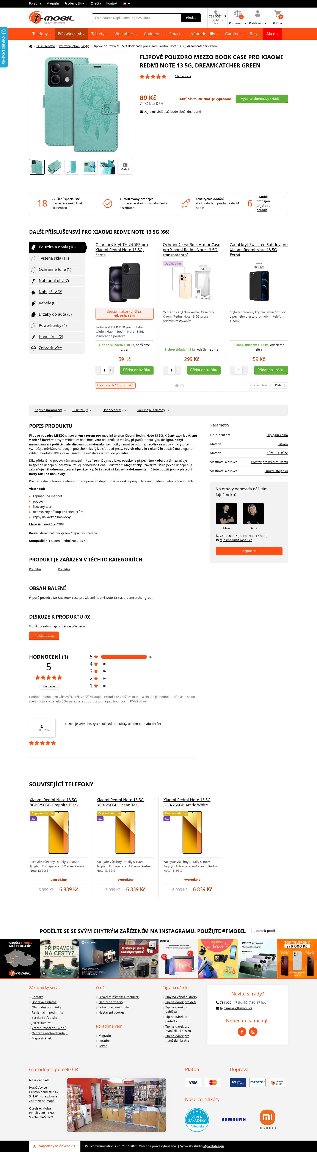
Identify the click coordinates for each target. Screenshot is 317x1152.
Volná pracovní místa (114, 1007)
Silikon (283, 444)
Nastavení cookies (111, 1012)
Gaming (233, 33)
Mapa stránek (42, 1038)
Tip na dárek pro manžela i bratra (177, 1038)
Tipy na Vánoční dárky (181, 997)
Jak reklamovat (42, 1023)
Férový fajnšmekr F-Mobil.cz (119, 997)
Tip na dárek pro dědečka (177, 1019)
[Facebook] (242, 1031)
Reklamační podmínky (47, 1012)
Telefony (40, 33)
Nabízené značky (111, 1002)
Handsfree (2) (51, 336)
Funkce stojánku (276, 471)
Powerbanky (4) (53, 325)
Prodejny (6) (73, 3)
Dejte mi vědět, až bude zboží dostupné (172, 112)
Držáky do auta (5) (55, 314)
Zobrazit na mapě (42, 1101)
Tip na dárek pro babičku (177, 1009)
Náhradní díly (203, 33)
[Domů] (30, 46)
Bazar (255, 33)
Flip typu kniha (277, 435)
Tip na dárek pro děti (180, 1002)
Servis (103, 1046)
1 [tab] (177, 385)
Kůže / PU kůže (277, 453)
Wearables (125, 33)
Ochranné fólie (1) (55, 269)
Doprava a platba (44, 1002)
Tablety (98, 33)
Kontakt (111, 3)
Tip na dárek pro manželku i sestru (178, 1028)
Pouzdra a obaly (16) (57, 246)
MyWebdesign (213, 1146)
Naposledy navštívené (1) (57, 1146)
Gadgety (152, 33)
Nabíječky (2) (50, 291)
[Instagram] (253, 1031)
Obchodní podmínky (46, 1007)
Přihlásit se (138, 701)
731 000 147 (243, 536)
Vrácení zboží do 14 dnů (49, 1028)
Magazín (53, 3)
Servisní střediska (44, 1018)
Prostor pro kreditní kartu (269, 462)
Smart (175, 33)
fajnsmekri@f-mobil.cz (236, 540)
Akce (271, 33)
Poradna (35, 3)
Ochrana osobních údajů (49, 1033)
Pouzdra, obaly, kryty (74, 46)
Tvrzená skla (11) (54, 258)
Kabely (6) (47, 303)
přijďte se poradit (263, 208)
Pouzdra (35, 569)
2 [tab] (182, 385)
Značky (96, 3)
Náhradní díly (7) (54, 280)
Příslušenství (70, 33)
